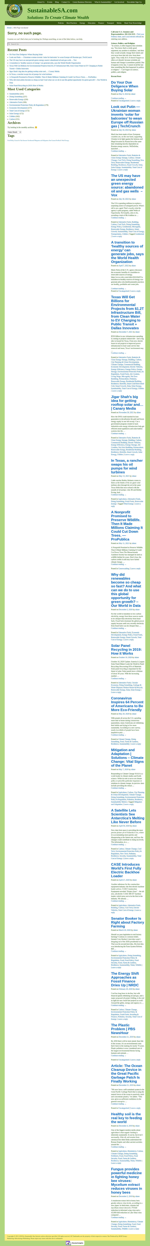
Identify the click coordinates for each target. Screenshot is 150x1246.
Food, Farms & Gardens (129, 742)
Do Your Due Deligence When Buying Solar (26, 54)
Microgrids (136, 227)
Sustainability (14, 94)
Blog (57, 2)
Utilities (12, 116)
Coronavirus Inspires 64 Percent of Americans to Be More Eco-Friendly (127, 704)
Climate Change (117, 364)
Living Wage (116, 376)
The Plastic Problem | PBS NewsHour (123, 1029)
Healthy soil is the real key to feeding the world (126, 1118)
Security (123, 856)
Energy (82, 23)
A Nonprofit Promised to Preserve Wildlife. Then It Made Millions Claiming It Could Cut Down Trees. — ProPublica (52, 77)
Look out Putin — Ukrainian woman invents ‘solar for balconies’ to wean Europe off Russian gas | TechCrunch (50, 57)
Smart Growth (132, 165)
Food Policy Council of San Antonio (17, 140)
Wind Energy (65, 140)
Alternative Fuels (15, 102)
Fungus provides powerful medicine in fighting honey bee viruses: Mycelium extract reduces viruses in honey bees (126, 1180)
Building (135, 222)
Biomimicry (132, 1151)
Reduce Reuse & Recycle (132, 687)
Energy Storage (131, 445)
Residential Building (133, 381)
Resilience (122, 165)
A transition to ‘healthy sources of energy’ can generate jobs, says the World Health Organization (45, 63)
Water (132, 965)
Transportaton (116, 234)
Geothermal (31, 140)
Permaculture (124, 379)
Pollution (133, 379)
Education (91, 23)
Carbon (12, 119)
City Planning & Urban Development (125, 362)
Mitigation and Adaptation (41, 140)
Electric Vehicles (136, 367)
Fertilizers (114, 1156)
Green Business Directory (82, 2)
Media (119, 23)
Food (122, 960)
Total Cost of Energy (17, 111)
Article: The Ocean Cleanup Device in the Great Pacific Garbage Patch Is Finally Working (126, 1073)
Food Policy (129, 960)
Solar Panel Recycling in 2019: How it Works (26, 86)
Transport (110, 23)
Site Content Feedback (55, 140)
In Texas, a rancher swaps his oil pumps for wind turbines (30, 74)
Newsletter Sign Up (134, 2)
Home (9, 28)
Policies (61, 23)
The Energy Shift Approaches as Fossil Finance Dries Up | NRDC (125, 979)
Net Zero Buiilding (125, 447)
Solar (140, 165)
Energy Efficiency (117, 369)
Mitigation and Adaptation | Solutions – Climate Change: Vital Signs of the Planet (127, 757)
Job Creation (134, 374)
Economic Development (18, 108)
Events (49, 2)
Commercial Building (132, 364)
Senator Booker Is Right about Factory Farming (127, 922)
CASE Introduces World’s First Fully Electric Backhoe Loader (126, 870)
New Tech (124, 854)
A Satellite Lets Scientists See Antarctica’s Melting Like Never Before (127, 816)
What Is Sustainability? (103, 2)
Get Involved (119, 2)
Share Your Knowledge (133, 23)
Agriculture (122, 499)
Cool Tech (122, 160)
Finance (101, 23)
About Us (40, 2)
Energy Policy (116, 227)
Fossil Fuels (124, 374)
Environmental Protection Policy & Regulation (26, 105)
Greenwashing (123, 569)
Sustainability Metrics (119, 802)
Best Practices (72, 23)
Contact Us (66, 2)
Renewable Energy (16, 99)
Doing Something (15, 97)
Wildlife (138, 965)
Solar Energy (14, 113)
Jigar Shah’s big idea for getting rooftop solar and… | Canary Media (34, 71)
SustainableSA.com (52, 10)
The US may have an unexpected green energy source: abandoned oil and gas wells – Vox (43, 60)
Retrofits (123, 384)
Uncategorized (123, 101)
